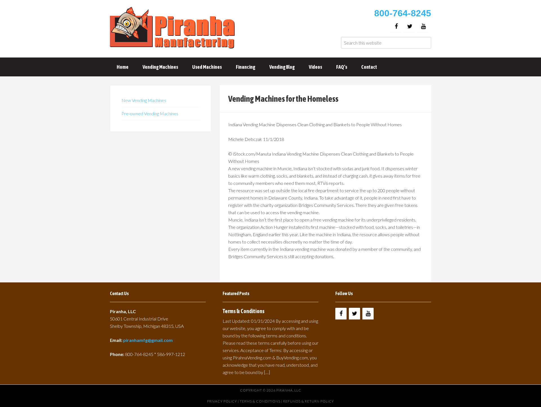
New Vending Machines (143, 100)
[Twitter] (409, 26)
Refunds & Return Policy (308, 401)
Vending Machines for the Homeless (283, 98)
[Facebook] (396, 26)
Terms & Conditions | (261, 401)
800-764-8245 (402, 13)
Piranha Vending (173, 28)
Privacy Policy (222, 401)
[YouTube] (423, 26)
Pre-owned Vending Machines (149, 113)
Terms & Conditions (244, 311)
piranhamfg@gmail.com (148, 340)
